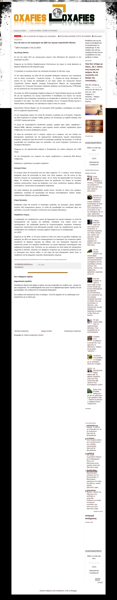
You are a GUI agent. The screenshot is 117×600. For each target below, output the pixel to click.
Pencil (17, 267)
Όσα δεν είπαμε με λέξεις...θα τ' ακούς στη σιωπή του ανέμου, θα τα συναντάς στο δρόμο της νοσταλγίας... (94, 72)
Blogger (74, 591)
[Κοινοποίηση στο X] (41, 264)
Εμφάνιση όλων (98, 511)
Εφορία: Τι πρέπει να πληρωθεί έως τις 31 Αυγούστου (94, 429)
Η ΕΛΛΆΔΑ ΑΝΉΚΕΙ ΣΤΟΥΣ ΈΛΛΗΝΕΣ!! (60, 36)
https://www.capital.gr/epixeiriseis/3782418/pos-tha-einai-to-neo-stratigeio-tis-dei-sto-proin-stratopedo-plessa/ (40, 259)
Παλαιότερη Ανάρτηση (72, 331)
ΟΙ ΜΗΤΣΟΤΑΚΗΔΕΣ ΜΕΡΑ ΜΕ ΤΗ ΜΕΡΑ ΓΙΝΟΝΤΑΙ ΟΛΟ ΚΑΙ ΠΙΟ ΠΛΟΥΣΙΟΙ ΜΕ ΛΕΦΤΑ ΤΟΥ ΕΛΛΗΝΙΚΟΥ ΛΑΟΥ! (95, 377)
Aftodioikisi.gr (92, 425)
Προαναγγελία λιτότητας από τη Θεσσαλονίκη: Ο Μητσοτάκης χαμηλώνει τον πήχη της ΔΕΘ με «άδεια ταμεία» (94, 479)
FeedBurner (94, 165)
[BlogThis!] (39, 264)
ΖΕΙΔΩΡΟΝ (91, 490)
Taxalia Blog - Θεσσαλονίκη (92, 470)
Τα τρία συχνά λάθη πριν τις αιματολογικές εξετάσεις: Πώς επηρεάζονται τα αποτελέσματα (94, 326)
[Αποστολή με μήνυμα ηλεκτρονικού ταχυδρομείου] (38, 264)
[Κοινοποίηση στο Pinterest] (43, 264)
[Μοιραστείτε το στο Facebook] (42, 264)
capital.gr (90, 453)
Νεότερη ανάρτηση (21, 331)
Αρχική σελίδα (20, 31)
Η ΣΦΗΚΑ (90, 438)
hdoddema (60, 591)
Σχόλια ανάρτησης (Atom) (33, 335)
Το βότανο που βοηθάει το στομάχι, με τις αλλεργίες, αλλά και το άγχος (95, 360)
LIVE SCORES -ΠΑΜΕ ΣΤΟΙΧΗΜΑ (43, 31)
